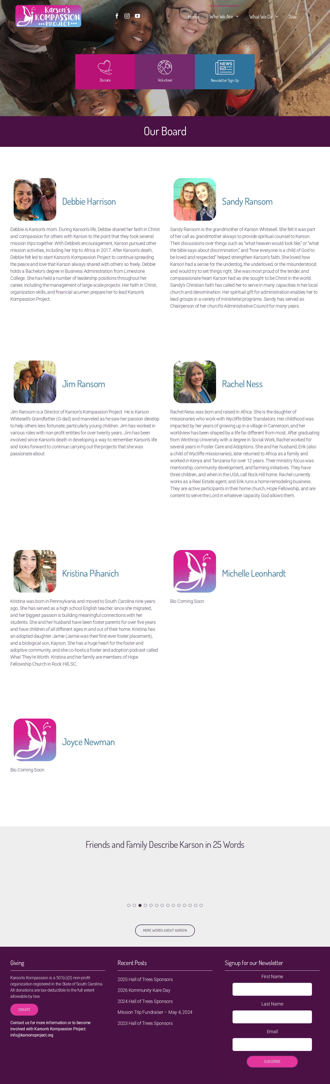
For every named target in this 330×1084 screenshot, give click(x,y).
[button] (128, 905)
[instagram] (127, 16)
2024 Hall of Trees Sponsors (145, 1001)
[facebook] (117, 16)
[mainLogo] (48, 7)
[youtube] (137, 16)
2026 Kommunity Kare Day (144, 990)
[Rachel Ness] (195, 364)
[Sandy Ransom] (195, 181)
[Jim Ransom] (35, 364)
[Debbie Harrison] (35, 181)
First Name (272, 976)
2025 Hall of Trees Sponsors (145, 979)
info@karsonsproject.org (31, 1035)
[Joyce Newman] (35, 722)
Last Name (272, 1004)
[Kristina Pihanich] (35, 553)
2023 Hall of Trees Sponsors (145, 1023)
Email (272, 1031)
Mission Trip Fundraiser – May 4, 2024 (155, 1012)
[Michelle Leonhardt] (195, 553)
